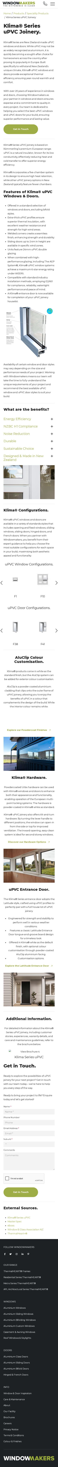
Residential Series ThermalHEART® (22, 1277)
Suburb (8, 1139)
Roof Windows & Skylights (17, 1338)
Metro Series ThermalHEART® (20, 1283)
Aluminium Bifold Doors (16, 1368)
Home (7, 13)
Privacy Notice (11, 1429)
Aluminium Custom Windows (19, 1326)
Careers (8, 1423)
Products (18, 13)
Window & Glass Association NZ (25, 1229)
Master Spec (15, 1221)
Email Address (11, 1128)
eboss (11, 1225)
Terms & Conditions (14, 1435)
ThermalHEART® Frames (17, 1271)
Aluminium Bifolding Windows (20, 1320)
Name (7, 1106)
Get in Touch (21, 1192)
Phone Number (12, 1117)
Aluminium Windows (15, 1308)
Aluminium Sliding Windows (18, 1314)
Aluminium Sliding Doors (17, 1362)
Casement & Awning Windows (19, 1332)
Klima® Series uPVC (19, 1217)
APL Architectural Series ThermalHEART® (26, 1289)
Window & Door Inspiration (18, 1393)
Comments (9, 1150)
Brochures (9, 1417)
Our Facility (10, 1411)
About (7, 1405)
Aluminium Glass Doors (16, 1356)
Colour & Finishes (12, 1441)
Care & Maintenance (14, 1399)
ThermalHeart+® (17, 1233)
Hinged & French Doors (16, 1374)
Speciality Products (38, 13)
